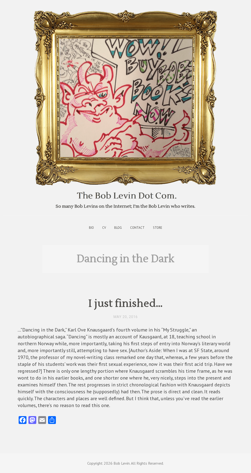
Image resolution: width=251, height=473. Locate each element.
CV (104, 228)
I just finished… (125, 303)
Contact (137, 228)
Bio (91, 228)
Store (157, 228)
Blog (118, 228)
